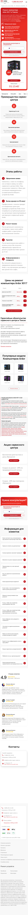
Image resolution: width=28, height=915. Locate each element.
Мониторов (13, 873)
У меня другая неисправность (14, 310)
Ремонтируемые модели (7, 855)
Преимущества (5, 93)
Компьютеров (13, 871)
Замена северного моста (21, 431)
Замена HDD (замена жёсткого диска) (17, 433)
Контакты (3, 847)
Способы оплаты (5, 862)
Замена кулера (4, 433)
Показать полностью (6, 346)
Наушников (4, 873)
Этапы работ (13, 93)
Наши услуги (4, 857)
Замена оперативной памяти (17, 432)
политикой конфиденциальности (14, 55)
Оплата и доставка (5, 845)
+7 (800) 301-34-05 (17, 1)
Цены (20, 93)
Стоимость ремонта (5, 843)
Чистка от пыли (14, 428)
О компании (4, 852)
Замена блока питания (6, 435)
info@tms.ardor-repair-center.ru (12, 760)
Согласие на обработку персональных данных (12, 859)
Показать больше (14, 388)
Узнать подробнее (14, 460)
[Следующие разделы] (27, 94)
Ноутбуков (3, 871)
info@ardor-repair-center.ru (10, 813)
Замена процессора (5, 432)
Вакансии (3, 850)
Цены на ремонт (14, 80)
